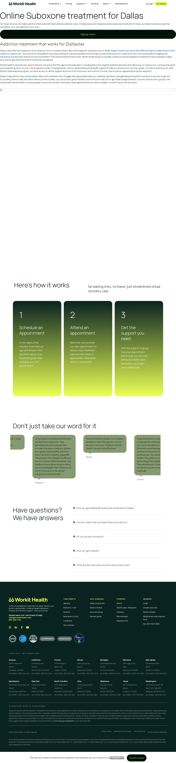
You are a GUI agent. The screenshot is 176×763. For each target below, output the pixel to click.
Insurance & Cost (70, 616)
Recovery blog (96, 612)
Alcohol (66, 612)
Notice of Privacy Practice (122, 731)
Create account (150, 607)
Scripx (173, 23)
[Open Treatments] (60, 4)
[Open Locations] (86, 4)
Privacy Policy (106, 731)
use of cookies (117, 758)
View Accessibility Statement (157, 732)
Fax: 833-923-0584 (151, 624)
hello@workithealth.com (20, 617)
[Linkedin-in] (15, 627)
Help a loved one (97, 603)
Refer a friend (96, 607)
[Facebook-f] (21, 627)
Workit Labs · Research (127, 607)
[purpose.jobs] (33, 639)
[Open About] (110, 4)
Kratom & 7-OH (69, 607)
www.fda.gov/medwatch (64, 721)
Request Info (122, 621)
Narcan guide (96, 616)
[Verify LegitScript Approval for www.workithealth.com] (79, 642)
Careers (120, 612)
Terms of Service (139, 731)
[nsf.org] (12, 639)
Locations (67, 621)
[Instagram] (10, 627)
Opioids (66, 603)
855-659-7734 (15, 620)
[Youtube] (27, 627)
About (119, 603)
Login (145, 603)
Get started (68, 625)
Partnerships (122, 616)
